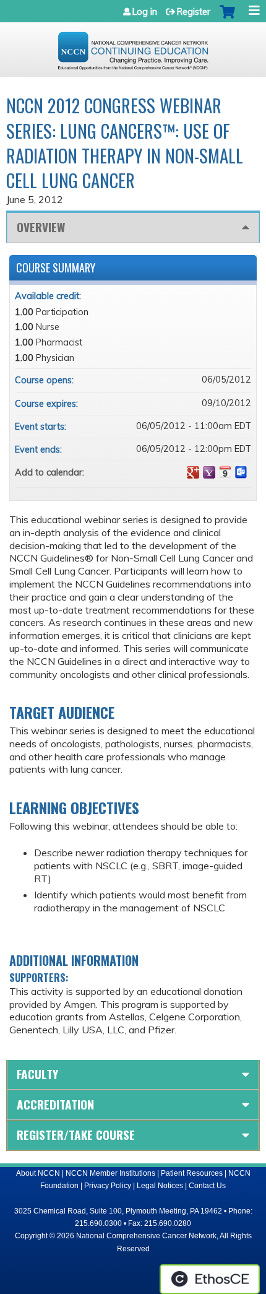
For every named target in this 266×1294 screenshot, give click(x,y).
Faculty (37, 1074)
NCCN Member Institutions (110, 1173)
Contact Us (207, 1185)
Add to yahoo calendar (209, 472)
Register (193, 11)
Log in (144, 11)
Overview (41, 227)
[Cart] (227, 18)
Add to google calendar (193, 472)
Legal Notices (160, 1185)
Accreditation (55, 1104)
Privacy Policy (107, 1185)
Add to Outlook (241, 472)
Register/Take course (76, 1135)
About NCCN (38, 1173)
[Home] (133, 46)
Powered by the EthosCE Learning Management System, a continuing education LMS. (210, 1279)
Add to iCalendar (225, 472)
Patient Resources (192, 1173)
